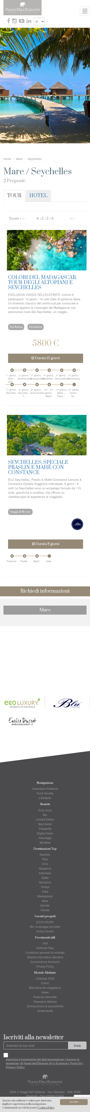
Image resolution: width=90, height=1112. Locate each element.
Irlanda (45, 910)
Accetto (73, 1102)
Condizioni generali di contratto (45, 952)
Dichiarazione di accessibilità (45, 1006)
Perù (45, 859)
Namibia (45, 854)
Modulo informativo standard (45, 957)
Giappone (45, 868)
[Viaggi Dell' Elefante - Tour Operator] (22, 7)
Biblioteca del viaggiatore (45, 987)
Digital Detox (45, 833)
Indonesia (45, 873)
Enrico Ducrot (45, 931)
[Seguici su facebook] (9, 21)
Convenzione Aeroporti (45, 962)
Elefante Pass (45, 948)
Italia (45, 901)
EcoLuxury (45, 810)
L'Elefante (45, 798)
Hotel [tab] (38, 196)
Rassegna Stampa (45, 1001)
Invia (77, 1045)
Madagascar (45, 896)
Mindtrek (45, 842)
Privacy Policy (45, 966)
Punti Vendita (45, 793)
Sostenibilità (45, 1011)
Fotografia (45, 828)
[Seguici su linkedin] (29, 21)
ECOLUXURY (45, 922)
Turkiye (45, 887)
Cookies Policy (46, 1107)
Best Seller (45, 824)
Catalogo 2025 (45, 978)
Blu (45, 815)
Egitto (45, 877)
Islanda (45, 905)
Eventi (45, 983)
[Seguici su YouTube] (22, 21)
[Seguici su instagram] (15, 21)
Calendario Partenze (45, 788)
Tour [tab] (14, 196)
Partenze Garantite (45, 997)
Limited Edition (45, 819)
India (45, 891)
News (45, 992)
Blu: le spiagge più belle (45, 926)
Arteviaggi (45, 838)
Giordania (45, 882)
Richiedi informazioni (45, 591)
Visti (45, 943)
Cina (45, 864)
